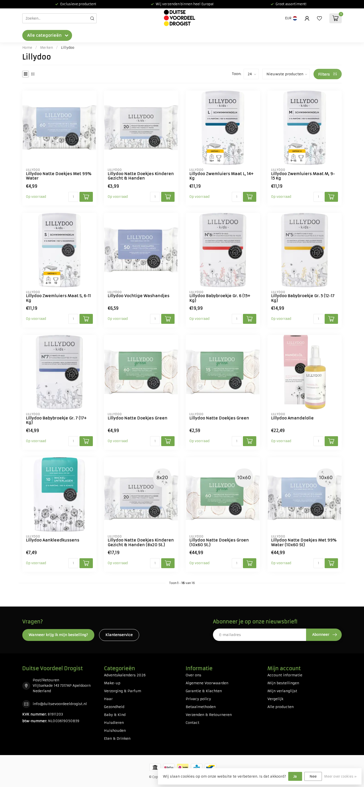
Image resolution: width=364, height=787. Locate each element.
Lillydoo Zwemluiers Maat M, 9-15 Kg (303, 176)
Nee (313, 776)
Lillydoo (67, 48)
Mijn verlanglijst (282, 691)
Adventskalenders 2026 (125, 675)
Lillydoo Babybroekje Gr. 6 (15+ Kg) (219, 298)
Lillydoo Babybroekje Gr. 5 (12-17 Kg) (303, 298)
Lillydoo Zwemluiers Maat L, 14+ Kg (221, 176)
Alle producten (280, 707)
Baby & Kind (115, 714)
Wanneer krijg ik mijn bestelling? (58, 635)
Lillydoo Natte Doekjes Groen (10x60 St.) (219, 542)
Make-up (112, 683)
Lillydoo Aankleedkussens (52, 540)
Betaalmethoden (201, 707)
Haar (108, 699)
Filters (324, 74)
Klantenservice (119, 635)
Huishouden (115, 730)
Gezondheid (114, 707)
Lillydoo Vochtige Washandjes (138, 296)
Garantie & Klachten (204, 691)
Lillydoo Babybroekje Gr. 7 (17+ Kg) (56, 420)
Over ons (193, 675)
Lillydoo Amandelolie (292, 418)
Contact (192, 722)
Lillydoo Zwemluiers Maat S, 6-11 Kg (58, 298)
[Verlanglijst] (319, 18)
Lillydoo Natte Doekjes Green (137, 418)
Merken (46, 48)
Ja (295, 776)
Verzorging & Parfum (122, 691)
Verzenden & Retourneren (209, 714)
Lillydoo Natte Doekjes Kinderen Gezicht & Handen (141, 176)
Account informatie (284, 675)
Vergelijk (275, 699)
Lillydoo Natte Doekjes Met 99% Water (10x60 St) (304, 542)
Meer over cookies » (340, 776)
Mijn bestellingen (283, 683)
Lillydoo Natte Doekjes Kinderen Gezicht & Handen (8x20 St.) (141, 542)
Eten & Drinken (117, 738)
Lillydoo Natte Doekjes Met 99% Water (58, 176)
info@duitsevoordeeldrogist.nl (60, 704)
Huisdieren (114, 722)
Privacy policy (198, 699)
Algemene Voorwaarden (207, 683)
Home (27, 48)
